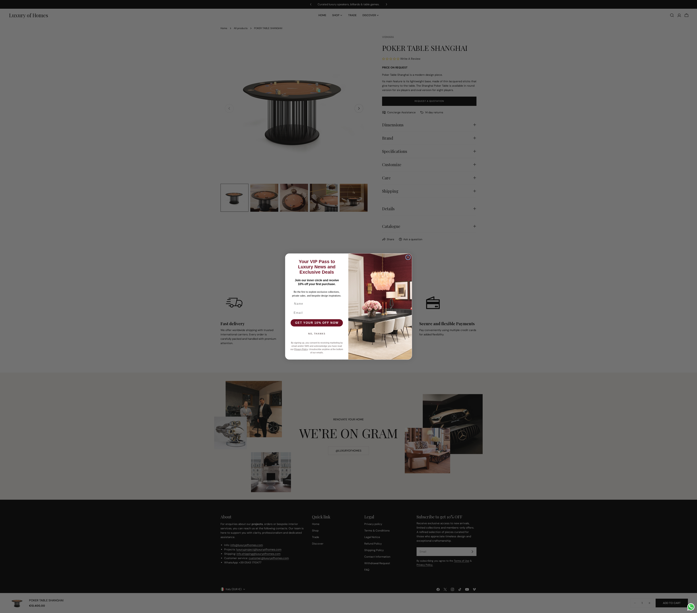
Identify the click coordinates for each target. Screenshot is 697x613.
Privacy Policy (301, 349)
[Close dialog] (408, 257)
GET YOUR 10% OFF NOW (317, 322)
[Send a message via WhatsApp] (691, 607)
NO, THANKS (316, 333)
